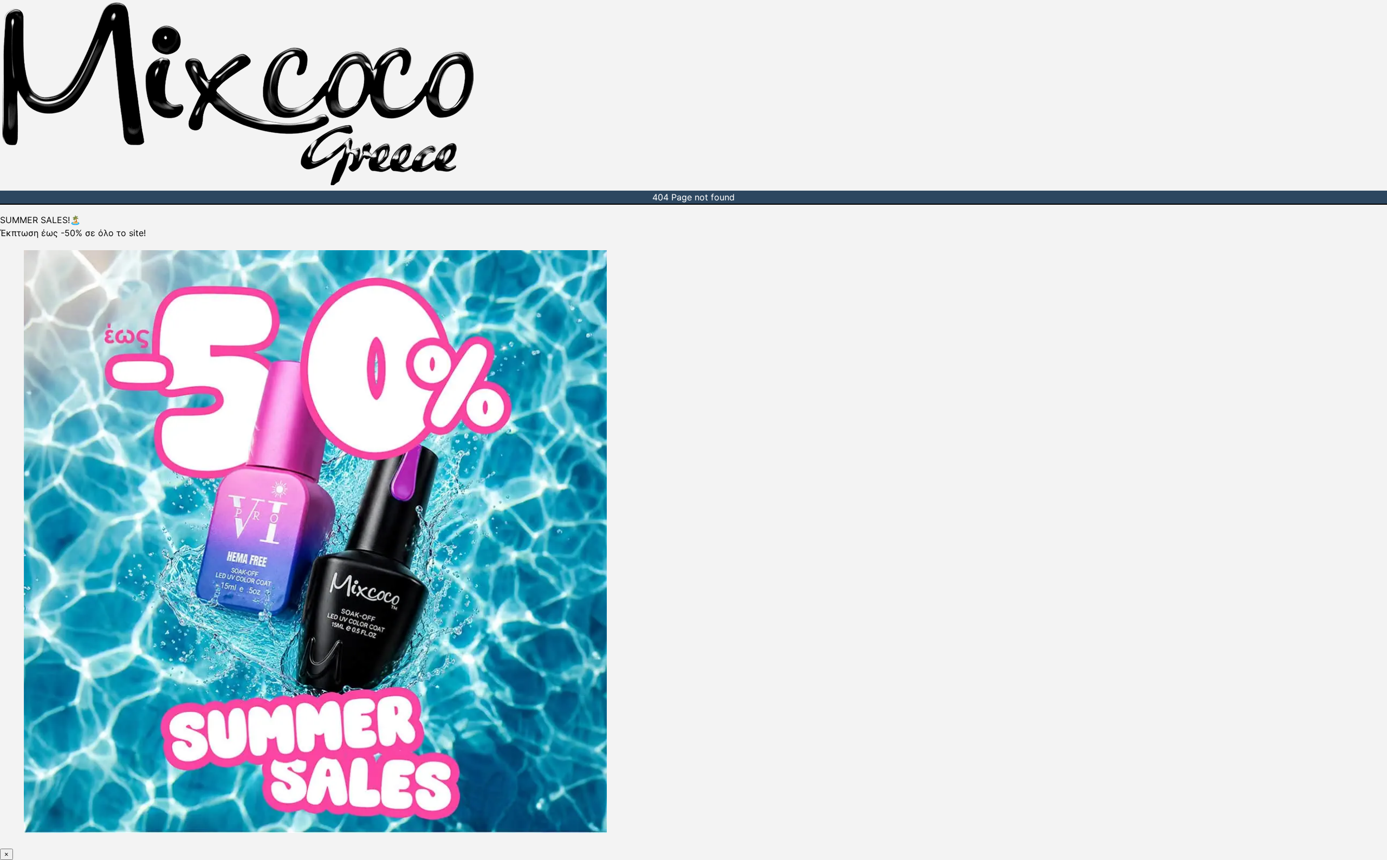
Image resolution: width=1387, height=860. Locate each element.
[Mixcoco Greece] (238, 184)
